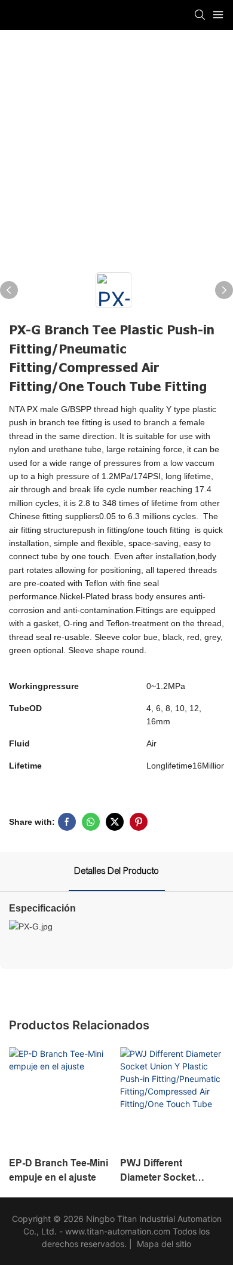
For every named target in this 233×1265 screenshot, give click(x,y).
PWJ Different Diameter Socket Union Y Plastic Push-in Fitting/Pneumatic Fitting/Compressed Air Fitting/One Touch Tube (169, 1171)
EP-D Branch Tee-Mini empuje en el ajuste (58, 1170)
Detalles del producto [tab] (117, 870)
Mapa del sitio (162, 1244)
